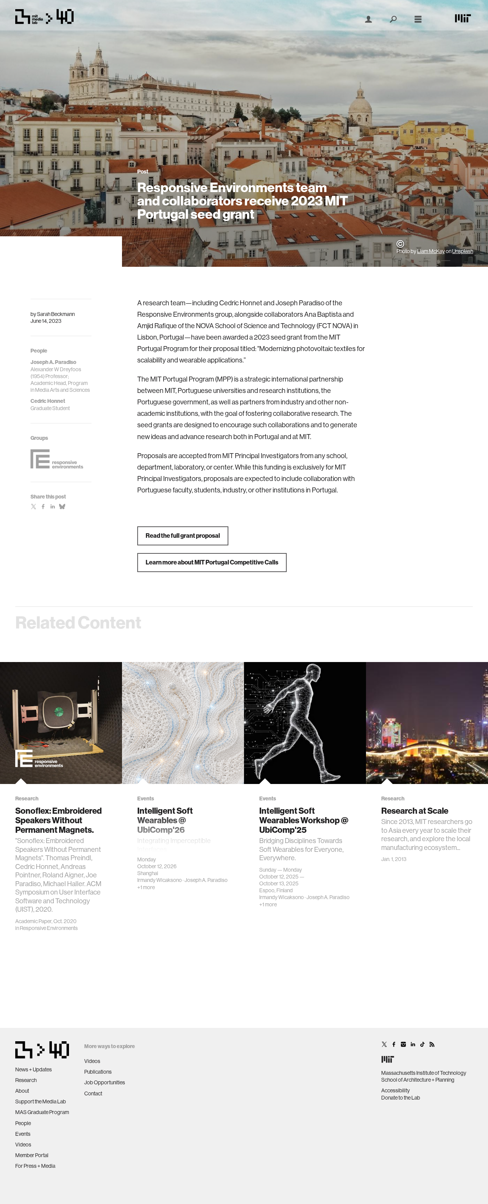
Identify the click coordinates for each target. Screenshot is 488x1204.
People (23, 1123)
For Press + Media (35, 1166)
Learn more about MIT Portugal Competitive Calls (212, 562)
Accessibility (395, 1090)
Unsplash (462, 251)
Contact (93, 1093)
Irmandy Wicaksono (159, 880)
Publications (98, 1072)
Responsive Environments (49, 928)
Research (26, 1080)
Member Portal (31, 1155)
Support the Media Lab (40, 1101)
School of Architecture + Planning (417, 1080)
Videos (23, 1144)
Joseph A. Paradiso (206, 880)
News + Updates (33, 1069)
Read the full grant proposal (183, 535)
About (22, 1091)
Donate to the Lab (400, 1098)
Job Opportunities (104, 1082)
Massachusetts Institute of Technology (423, 1073)
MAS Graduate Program (42, 1112)
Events (22, 1134)
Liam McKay (431, 251)
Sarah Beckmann (56, 314)
